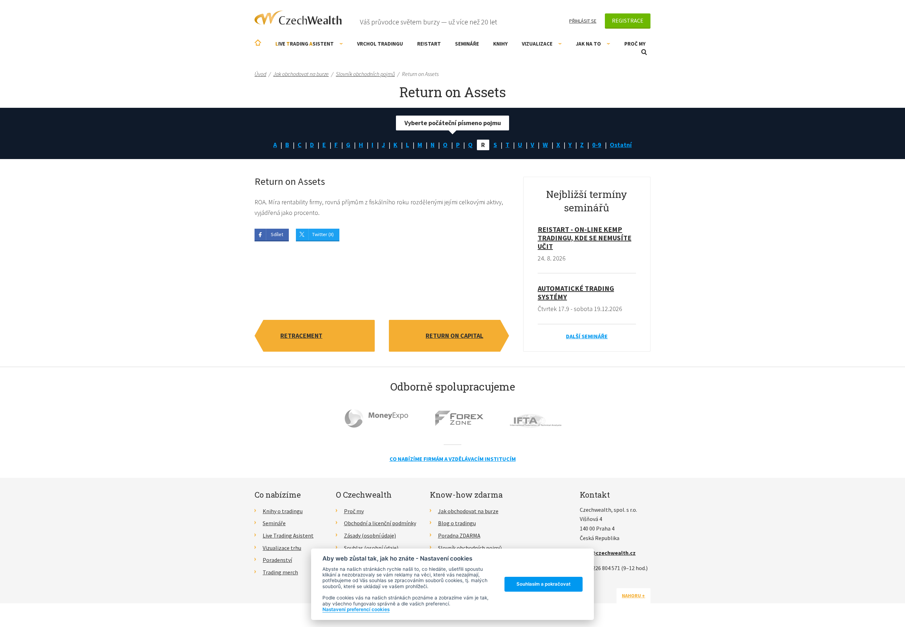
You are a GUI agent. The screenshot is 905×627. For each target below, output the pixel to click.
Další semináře (587, 336)
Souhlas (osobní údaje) (371, 547)
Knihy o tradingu (283, 511)
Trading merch (280, 572)
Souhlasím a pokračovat (543, 584)
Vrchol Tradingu (380, 43)
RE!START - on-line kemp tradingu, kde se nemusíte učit (584, 238)
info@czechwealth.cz (608, 552)
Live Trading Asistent (288, 535)
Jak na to (588, 43)
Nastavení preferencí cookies (356, 609)
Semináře (467, 43)
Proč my (635, 43)
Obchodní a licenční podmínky (380, 523)
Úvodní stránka (257, 42)
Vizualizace (537, 43)
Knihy (500, 43)
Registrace (627, 20)
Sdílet (277, 234)
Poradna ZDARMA (459, 535)
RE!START (429, 43)
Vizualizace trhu (282, 547)
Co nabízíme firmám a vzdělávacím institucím (453, 458)
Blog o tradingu (457, 523)
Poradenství (277, 559)
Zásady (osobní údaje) (370, 535)
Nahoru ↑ (633, 595)
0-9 (596, 145)
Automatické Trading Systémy (576, 292)
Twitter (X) (323, 234)
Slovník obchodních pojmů (470, 547)
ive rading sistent (304, 43)
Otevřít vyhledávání (644, 52)
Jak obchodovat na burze (468, 511)
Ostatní (621, 145)
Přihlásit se (582, 21)
